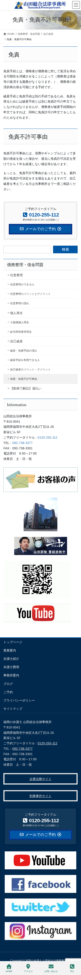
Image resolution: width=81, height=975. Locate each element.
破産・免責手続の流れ (23, 350)
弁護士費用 (11, 667)
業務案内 (9, 650)
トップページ (12, 642)
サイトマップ (12, 708)
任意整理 (16, 275)
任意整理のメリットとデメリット (30, 293)
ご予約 (8, 692)
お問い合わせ (51, 971)
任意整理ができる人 (22, 284)
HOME (9, 971)
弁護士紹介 (11, 658)
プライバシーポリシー (19, 700)
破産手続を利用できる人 (25, 360)
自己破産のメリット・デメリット (30, 369)
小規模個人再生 (19, 322)
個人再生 (16, 313)
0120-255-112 (47, 437)
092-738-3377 (22, 443)
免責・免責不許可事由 (23, 378)
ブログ (8, 684)
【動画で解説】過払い (26, 388)
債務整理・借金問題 (25, 264)
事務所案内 (11, 675)
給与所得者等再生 (21, 331)
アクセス (28, 971)
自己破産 (16, 341)
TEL (72, 971)
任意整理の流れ (19, 303)
